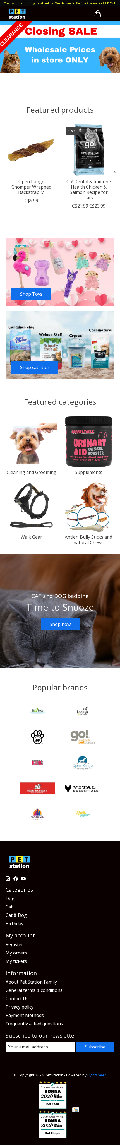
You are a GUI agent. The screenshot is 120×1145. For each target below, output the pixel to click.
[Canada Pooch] (37, 738)
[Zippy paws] (83, 815)
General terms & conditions (34, 990)
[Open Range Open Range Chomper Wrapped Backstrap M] (31, 150)
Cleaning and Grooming (31, 472)
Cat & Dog (16, 915)
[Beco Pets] (37, 712)
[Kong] (37, 763)
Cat (9, 907)
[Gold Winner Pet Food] (53, 1107)
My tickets (16, 961)
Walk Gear (31, 537)
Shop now (60, 624)
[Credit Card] (75, 1110)
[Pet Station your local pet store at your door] (17, 14)
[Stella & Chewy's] (37, 789)
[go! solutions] (83, 738)
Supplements (88, 472)
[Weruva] (37, 815)
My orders (16, 953)
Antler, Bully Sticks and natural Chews (88, 539)
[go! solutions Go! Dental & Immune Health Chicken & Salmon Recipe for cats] (88, 150)
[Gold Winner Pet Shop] (53, 1136)
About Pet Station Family (31, 982)
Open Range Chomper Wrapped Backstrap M (31, 187)
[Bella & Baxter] (83, 712)
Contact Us (17, 998)
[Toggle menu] (108, 14)
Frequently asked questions (34, 1024)
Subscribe (95, 1047)
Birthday (14, 923)
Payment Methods (25, 1015)
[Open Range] (83, 763)
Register (14, 944)
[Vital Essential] (83, 789)
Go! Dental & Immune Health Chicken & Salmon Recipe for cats (88, 190)
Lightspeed (97, 1074)
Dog (10, 898)
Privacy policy (19, 1007)
